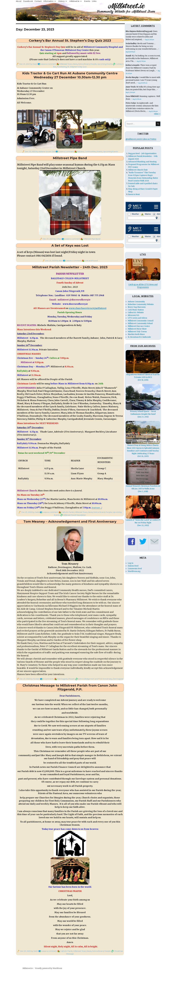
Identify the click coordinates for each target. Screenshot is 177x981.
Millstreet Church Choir (138, 170)
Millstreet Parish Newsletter (74, 515)
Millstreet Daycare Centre (139, 326)
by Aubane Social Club (45, 151)
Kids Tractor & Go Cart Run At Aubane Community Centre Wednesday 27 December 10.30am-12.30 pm (70, 75)
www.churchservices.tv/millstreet (87, 308)
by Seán (33, 64)
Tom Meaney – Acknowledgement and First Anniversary (69, 521)
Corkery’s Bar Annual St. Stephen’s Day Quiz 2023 (70, 40)
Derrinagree (62, 679)
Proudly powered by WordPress (48, 968)
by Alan (59, 261)
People (93, 64)
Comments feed (135, 568)
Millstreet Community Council (140, 321)
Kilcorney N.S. (133, 315)
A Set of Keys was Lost (69, 245)
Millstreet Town (65, 64)
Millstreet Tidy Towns (137, 332)
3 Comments (48, 679)
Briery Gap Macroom (137, 307)
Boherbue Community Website (141, 304)
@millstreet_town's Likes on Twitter (141, 139)
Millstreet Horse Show (137, 329)
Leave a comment (48, 64)
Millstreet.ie (28, 968)
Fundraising (62, 67)
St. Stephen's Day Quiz (77, 67)
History (61, 1)
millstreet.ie (74, 1)
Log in (130, 563)
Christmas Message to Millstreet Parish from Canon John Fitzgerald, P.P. (70, 687)
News (75, 64)
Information (48, 1)
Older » (157, 114)
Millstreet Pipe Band (70, 158)
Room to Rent (134, 194)
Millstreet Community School (140, 323)
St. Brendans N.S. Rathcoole (139, 337)
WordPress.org (134, 571)
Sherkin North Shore (136, 334)
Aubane (80, 151)
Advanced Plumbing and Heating (142, 162)
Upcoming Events (104, 64)
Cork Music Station (136, 310)
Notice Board (84, 64)
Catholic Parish (67, 512)
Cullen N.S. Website (136, 312)
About (18, 1)
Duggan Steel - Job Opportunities (142, 153)
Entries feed (133, 566)
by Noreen (35, 679)
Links (94, 1)
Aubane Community (136, 302)
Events (87, 1)
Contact (38, 1)
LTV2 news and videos (137, 318)
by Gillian (57, 239)
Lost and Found (91, 261)
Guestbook (28, 1)
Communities (90, 151)
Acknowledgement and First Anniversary (95, 679)
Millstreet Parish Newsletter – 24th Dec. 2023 (70, 267)
